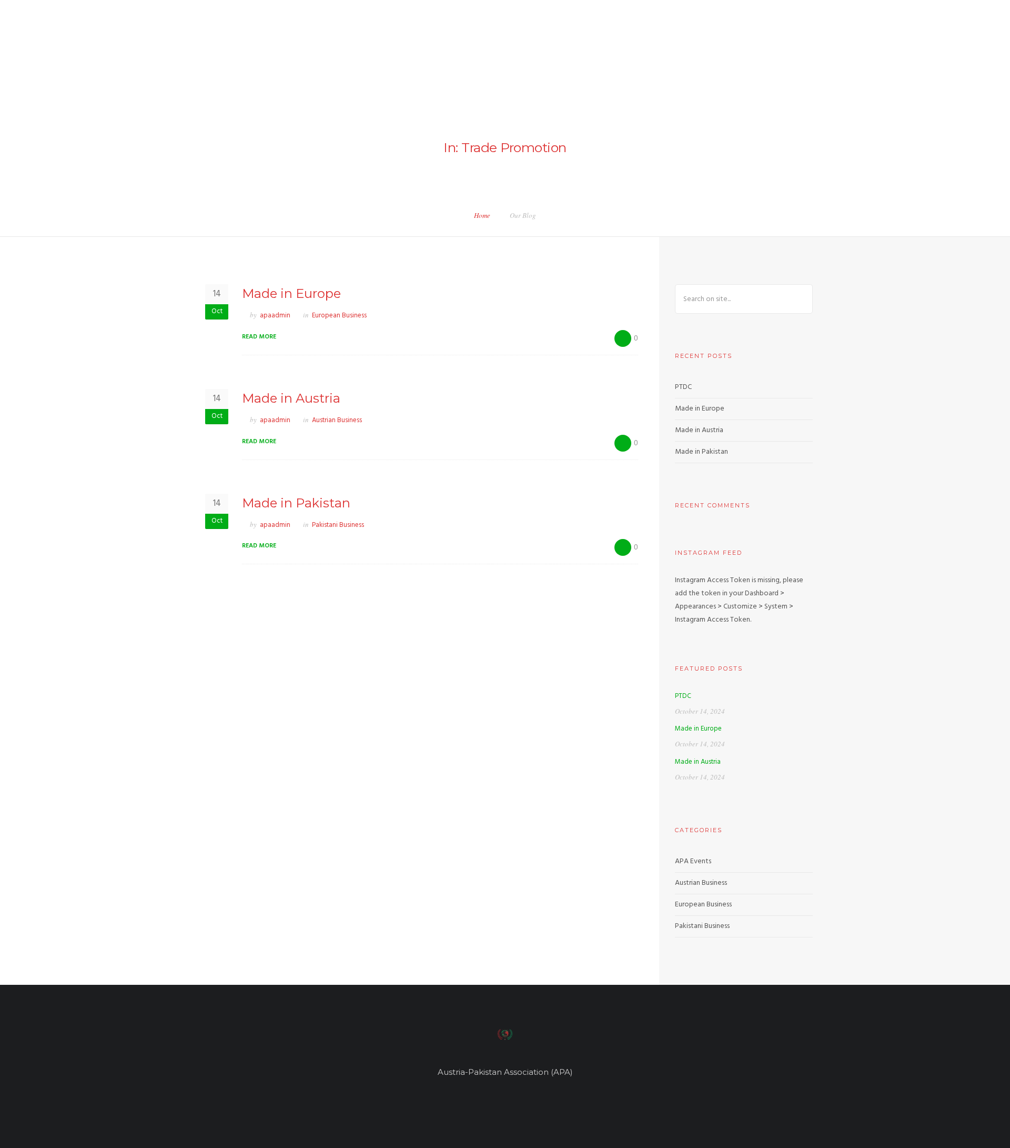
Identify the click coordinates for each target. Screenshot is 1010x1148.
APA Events (693, 861)
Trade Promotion (770, 40)
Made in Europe (291, 293)
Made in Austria (291, 398)
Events (922, 40)
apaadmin (275, 315)
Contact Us (972, 40)
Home (512, 40)
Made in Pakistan (296, 503)
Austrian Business (337, 420)
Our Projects (634, 40)
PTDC (683, 387)
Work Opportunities (856, 40)
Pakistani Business (338, 525)
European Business (339, 315)
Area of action (565, 40)
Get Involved (699, 40)
